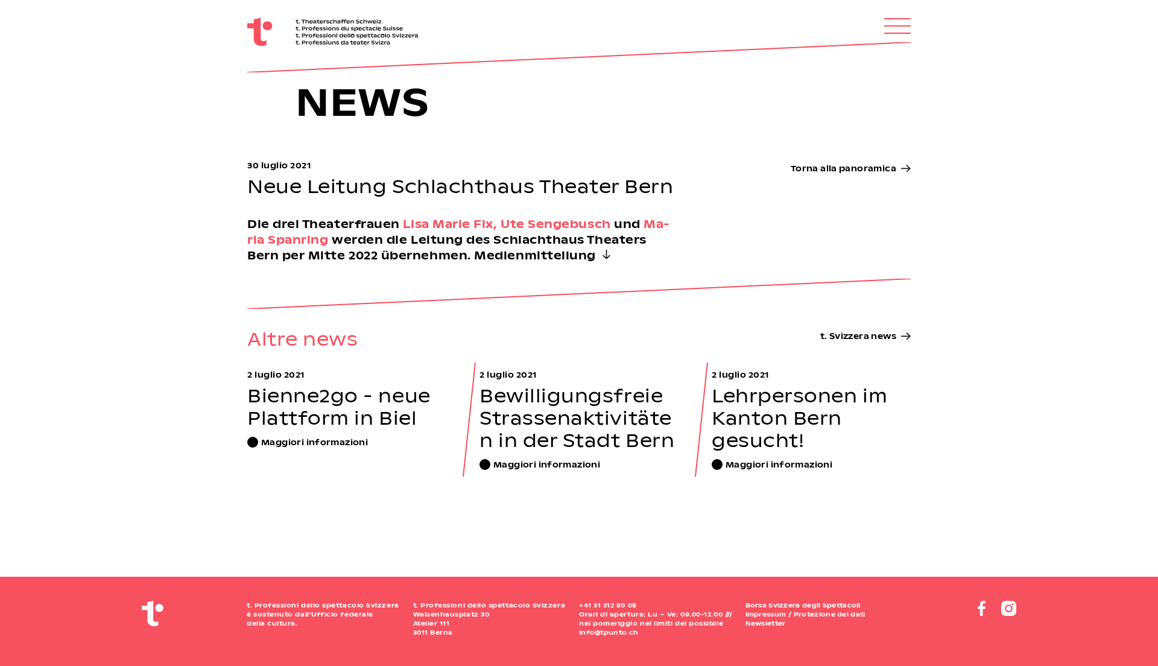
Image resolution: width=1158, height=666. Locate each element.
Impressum (765, 614)
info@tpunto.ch (608, 632)
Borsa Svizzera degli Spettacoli (803, 605)
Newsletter (765, 623)
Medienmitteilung (535, 255)
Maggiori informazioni (314, 442)
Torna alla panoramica (843, 168)
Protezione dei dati (829, 614)
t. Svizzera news (858, 335)
